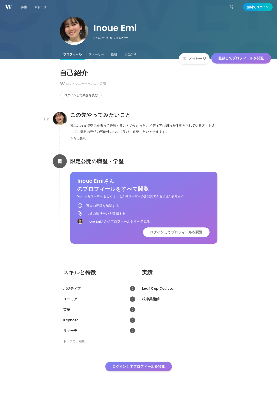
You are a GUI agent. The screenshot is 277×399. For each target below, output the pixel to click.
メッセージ (197, 58)
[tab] (72, 54)
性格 (114, 54)
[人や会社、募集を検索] (232, 7)
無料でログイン (257, 7)
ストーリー (96, 54)
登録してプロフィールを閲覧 (241, 58)
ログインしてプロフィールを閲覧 (176, 232)
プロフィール (72, 54)
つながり (130, 54)
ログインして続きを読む (81, 95)
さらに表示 (78, 138)
